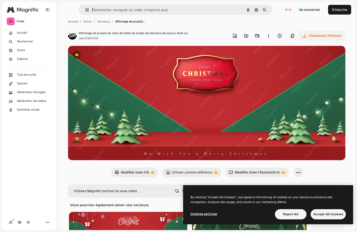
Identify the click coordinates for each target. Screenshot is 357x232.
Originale (100, 55)
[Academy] (19, 222)
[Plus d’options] (268, 36)
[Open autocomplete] (85, 10)
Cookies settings (203, 214)
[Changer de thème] (28, 222)
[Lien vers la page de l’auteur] (72, 36)
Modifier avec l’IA (132, 173)
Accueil (73, 22)
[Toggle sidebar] (47, 10)
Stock (88, 22)
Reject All (290, 214)
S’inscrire (339, 10)
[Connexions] (11, 222)
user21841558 (88, 38)
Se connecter (309, 10)
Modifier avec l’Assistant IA (254, 173)
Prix (288, 10)
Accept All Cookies (328, 214)
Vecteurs (103, 22)
